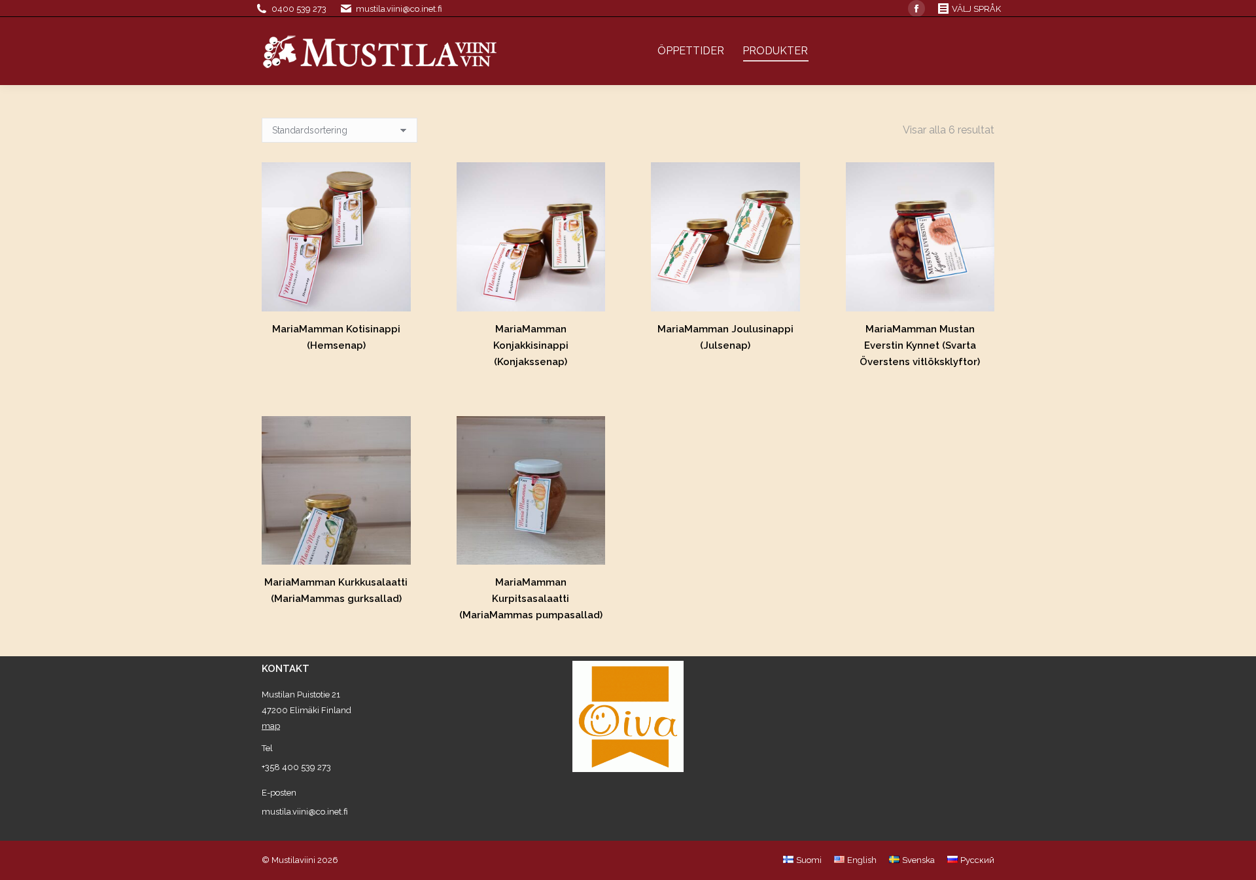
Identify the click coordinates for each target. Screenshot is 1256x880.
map (271, 726)
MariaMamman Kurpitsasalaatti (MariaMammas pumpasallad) (530, 598)
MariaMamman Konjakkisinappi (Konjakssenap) (530, 345)
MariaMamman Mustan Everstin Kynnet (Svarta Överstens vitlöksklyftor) (920, 345)
